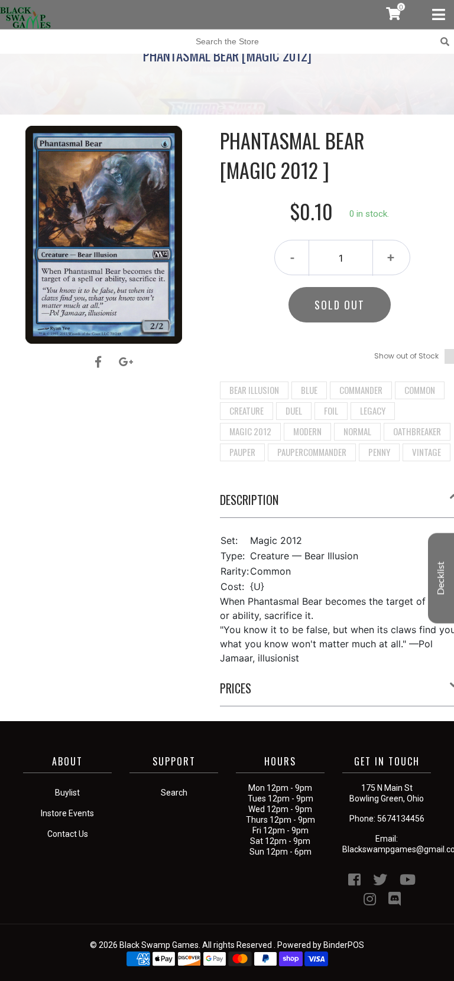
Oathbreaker (417, 431)
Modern (307, 431)
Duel (294, 410)
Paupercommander (311, 451)
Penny (379, 451)
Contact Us (67, 834)
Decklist (441, 578)
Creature (246, 410)
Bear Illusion (254, 389)
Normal (357, 431)
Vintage (426, 451)
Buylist (67, 792)
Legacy (372, 410)
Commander (360, 389)
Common (419, 389)
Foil (331, 410)
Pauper (242, 451)
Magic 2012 (250, 431)
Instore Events (67, 813)
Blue (309, 389)
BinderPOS (343, 945)
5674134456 (400, 818)
